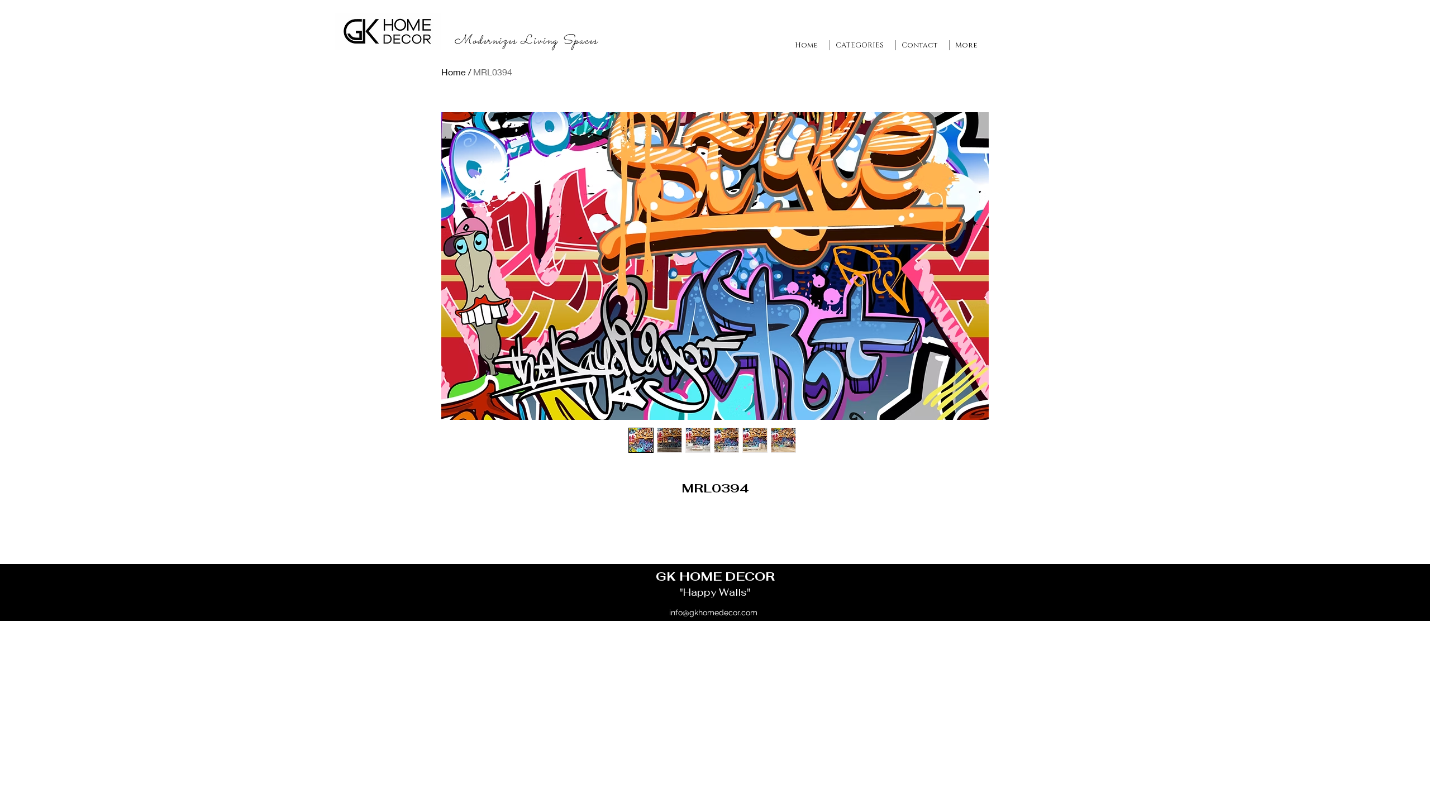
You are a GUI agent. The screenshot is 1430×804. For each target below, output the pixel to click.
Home (453, 71)
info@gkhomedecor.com (713, 612)
